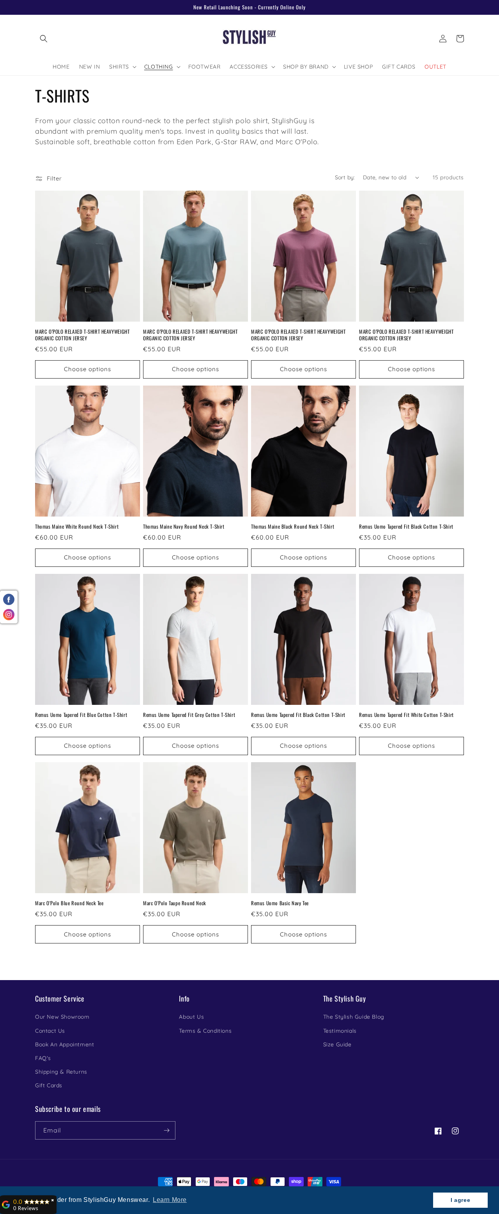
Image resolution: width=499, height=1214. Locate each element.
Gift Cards (48, 1085)
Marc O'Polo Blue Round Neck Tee (69, 903)
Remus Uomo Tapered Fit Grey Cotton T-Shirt (189, 714)
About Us (191, 1016)
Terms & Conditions (205, 1030)
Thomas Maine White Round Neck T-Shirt (77, 526)
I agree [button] (460, 1200)
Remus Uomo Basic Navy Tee (280, 903)
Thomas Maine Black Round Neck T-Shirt (292, 526)
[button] (43, 38)
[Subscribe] (166, 1130)
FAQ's (43, 1058)
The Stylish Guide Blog (353, 1016)
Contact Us (50, 1030)
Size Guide (337, 1044)
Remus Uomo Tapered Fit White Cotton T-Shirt (406, 714)
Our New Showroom (62, 1016)
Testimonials (340, 1030)
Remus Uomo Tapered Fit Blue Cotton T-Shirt (81, 714)
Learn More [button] (170, 1199)
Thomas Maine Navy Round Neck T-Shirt (184, 526)
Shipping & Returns (61, 1071)
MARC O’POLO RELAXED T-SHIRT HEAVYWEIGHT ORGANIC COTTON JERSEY (82, 335)
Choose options (87, 369)
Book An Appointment (64, 1044)
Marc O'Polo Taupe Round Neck (174, 903)
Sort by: (345, 177)
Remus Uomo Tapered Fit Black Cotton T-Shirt (406, 526)
